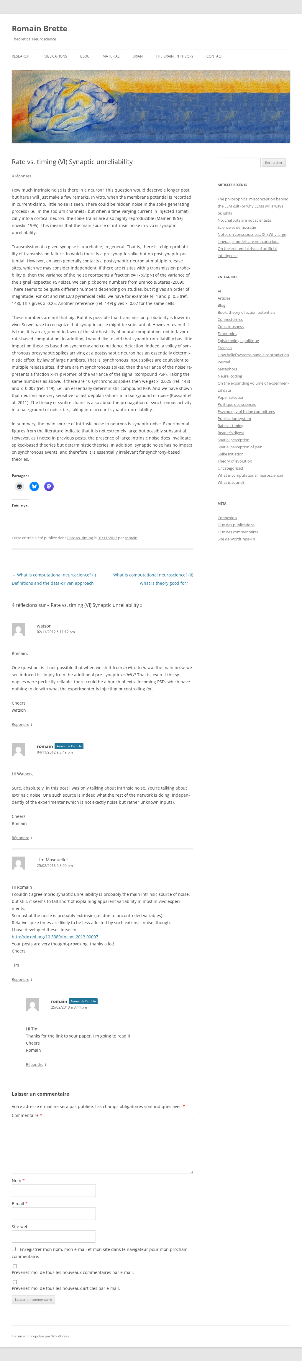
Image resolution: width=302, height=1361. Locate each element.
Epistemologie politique (238, 340)
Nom (18, 1180)
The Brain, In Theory (174, 56)
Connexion (227, 517)
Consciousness (231, 326)
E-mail (20, 1203)
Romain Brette (39, 28)
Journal (224, 362)
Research (20, 56)
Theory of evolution (235, 461)
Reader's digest (231, 432)
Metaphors (227, 369)
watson (44, 626)
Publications (54, 56)
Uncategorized (230, 468)
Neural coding (230, 376)
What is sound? (231, 482)
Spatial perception (234, 439)
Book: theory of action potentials (246, 312)
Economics (227, 333)
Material (111, 56)
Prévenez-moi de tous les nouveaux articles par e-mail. (66, 1288)
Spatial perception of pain (240, 447)
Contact (214, 56)
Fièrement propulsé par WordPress (40, 1336)
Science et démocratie (237, 227)
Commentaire (27, 1115)
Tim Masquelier (52, 859)
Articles (224, 298)
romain (131, 537)
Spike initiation (231, 454)
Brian (137, 56)
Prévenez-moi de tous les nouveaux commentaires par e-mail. (73, 1272)
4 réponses (21, 176)
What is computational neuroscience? (250, 475)
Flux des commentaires (238, 532)
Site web (20, 1226)
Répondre (20, 724)
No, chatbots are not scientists (244, 220)
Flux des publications (236, 524)
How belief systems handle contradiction (253, 354)
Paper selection (231, 397)
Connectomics (230, 319)
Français (225, 347)
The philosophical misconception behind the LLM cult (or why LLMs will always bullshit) (253, 206)
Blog (85, 56)
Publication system (234, 418)
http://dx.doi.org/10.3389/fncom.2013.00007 (55, 937)
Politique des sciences (237, 404)
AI (219, 291)
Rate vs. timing (80, 537)
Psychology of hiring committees (246, 411)
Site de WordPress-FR (236, 539)
